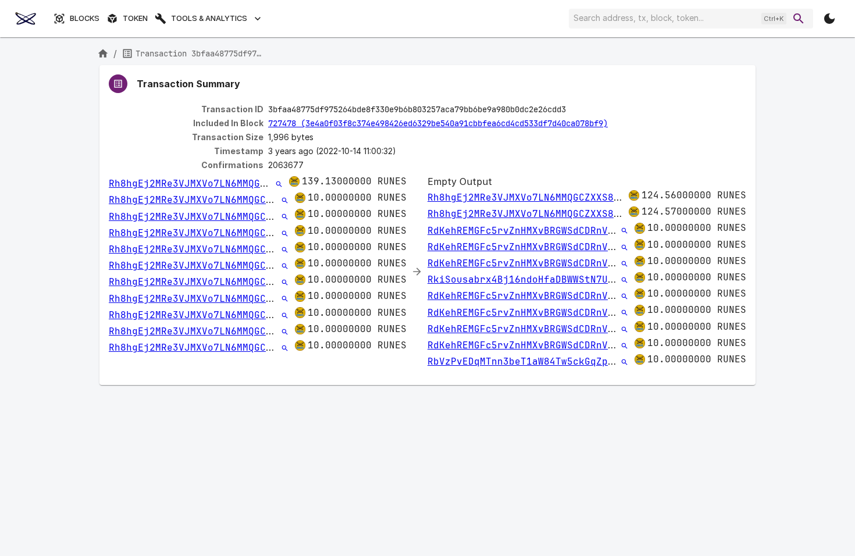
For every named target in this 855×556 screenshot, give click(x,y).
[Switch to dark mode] (829, 18)
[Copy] (573, 110)
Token (135, 18)
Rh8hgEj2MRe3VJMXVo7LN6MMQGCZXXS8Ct (208, 183)
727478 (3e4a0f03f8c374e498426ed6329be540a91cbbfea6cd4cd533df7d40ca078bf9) (438, 123)
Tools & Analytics (209, 18)
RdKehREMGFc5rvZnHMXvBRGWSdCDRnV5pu (526, 230)
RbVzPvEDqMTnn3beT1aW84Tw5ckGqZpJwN (526, 361)
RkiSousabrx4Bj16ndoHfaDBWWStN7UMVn (526, 279)
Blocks (84, 18)
